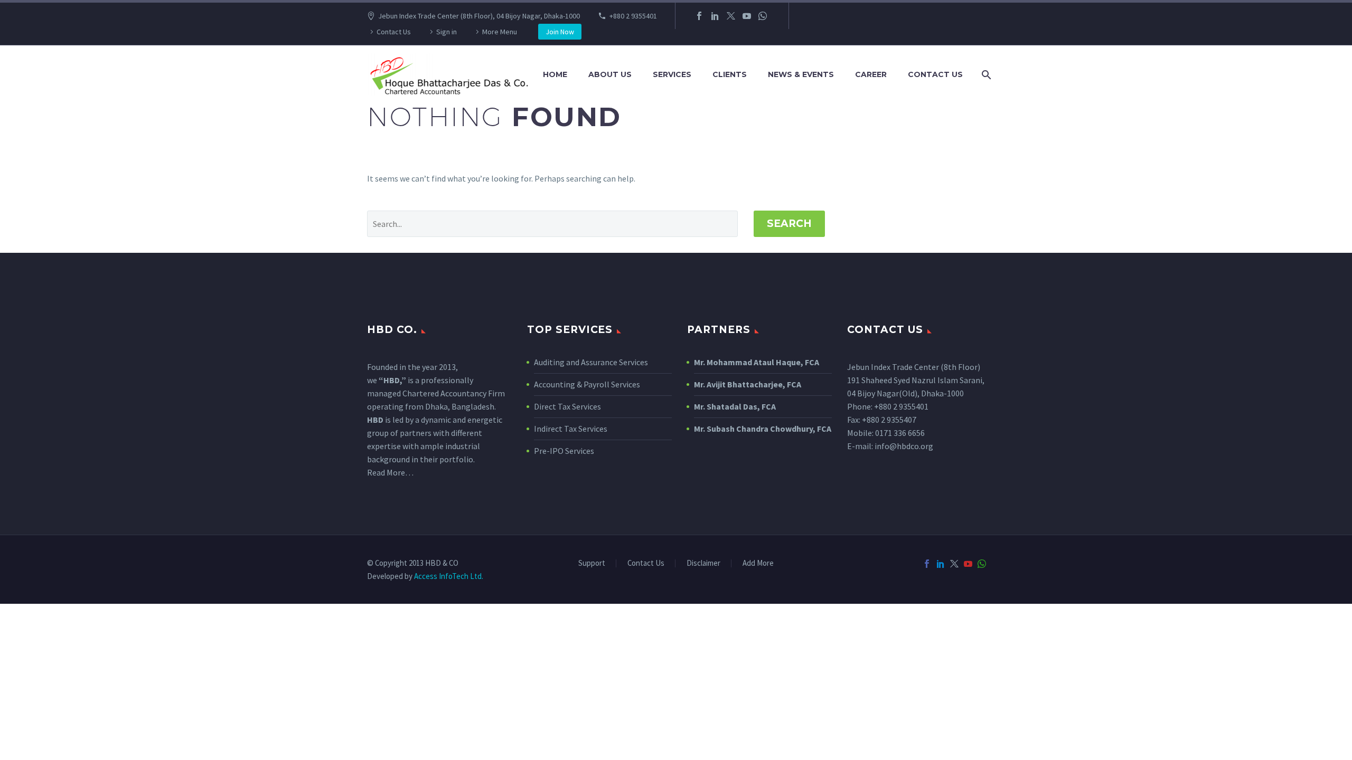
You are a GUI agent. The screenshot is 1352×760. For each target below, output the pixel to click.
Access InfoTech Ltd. (448, 576)
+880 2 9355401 (633, 16)
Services (672, 74)
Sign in (446, 31)
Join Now (560, 31)
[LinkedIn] (715, 16)
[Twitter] (731, 16)
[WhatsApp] (763, 16)
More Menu (499, 31)
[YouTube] (747, 16)
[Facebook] (699, 16)
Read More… (390, 472)
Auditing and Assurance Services (591, 362)
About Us (610, 74)
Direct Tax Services (567, 406)
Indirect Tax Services (570, 428)
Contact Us (394, 31)
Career (871, 74)
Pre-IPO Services (564, 450)
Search (789, 223)
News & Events (801, 74)
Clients (729, 74)
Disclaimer (703, 563)
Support (591, 563)
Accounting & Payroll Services (587, 384)
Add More (758, 563)
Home (555, 74)
